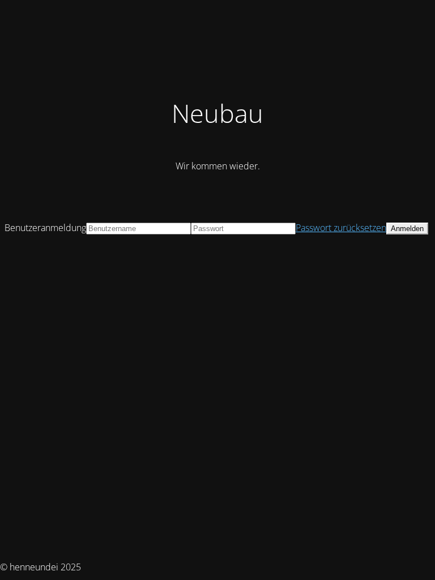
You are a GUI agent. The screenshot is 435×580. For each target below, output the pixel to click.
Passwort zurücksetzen (341, 227)
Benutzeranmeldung (45, 227)
